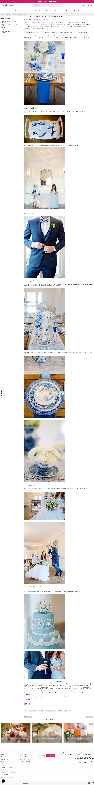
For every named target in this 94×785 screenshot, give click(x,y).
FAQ (2, 761)
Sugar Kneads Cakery (51, 688)
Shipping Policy (25, 759)
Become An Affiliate (7, 777)
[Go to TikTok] (68, 754)
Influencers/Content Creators (7, 764)
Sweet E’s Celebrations (71, 688)
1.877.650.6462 (87, 757)
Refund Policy (24, 757)
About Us (4, 757)
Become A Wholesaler (8, 772)
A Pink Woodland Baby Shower (9, 24)
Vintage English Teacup (41, 690)
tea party (40, 710)
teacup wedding (50, 710)
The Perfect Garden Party (8, 31)
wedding (60, 710)
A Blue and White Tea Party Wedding (46, 32)
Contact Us (4, 759)
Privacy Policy (24, 754)
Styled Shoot (32, 710)
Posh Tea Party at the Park (8, 21)
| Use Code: (47, 1)
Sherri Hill (78, 690)
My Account (4, 774)
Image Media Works (77, 685)
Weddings (67, 710)
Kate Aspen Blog (7, 14)
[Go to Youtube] (65, 754)
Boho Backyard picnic (7, 28)
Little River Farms (61, 690)
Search (3, 754)
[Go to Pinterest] (71, 754)
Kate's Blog (4, 770)
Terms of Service (25, 761)
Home (2, 14)
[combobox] (47, 5)
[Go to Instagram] (61, 754)
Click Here (85, 692)
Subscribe (51, 755)
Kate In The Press (6, 767)
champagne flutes (75, 591)
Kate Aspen (44, 687)
